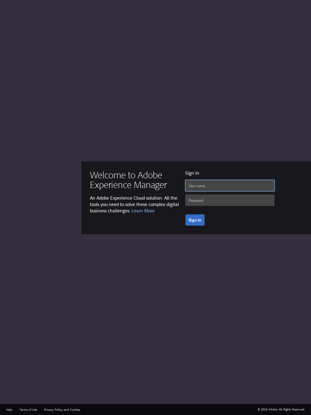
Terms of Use (28, 409)
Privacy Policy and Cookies (62, 409)
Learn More (143, 211)
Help (9, 409)
